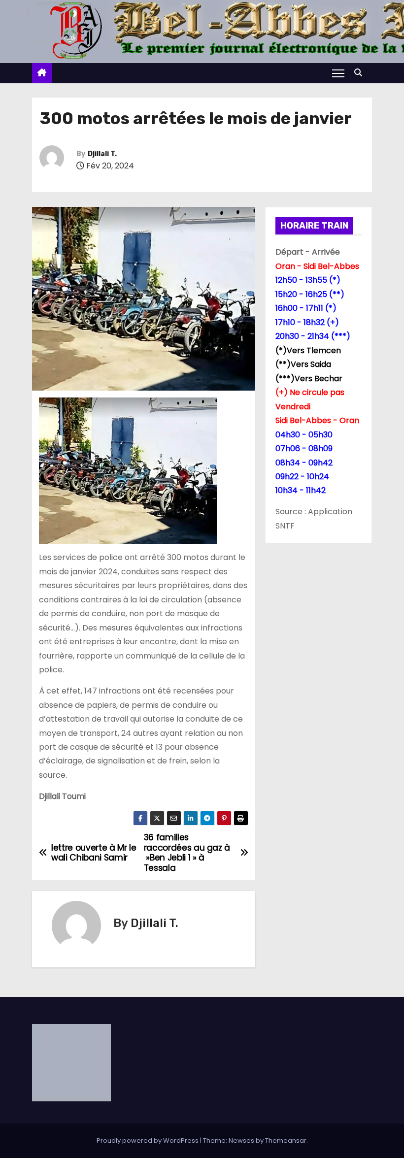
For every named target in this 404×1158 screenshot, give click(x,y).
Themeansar (285, 1140)
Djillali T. (102, 154)
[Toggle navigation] (338, 73)
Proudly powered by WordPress (148, 1140)
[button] (360, 72)
